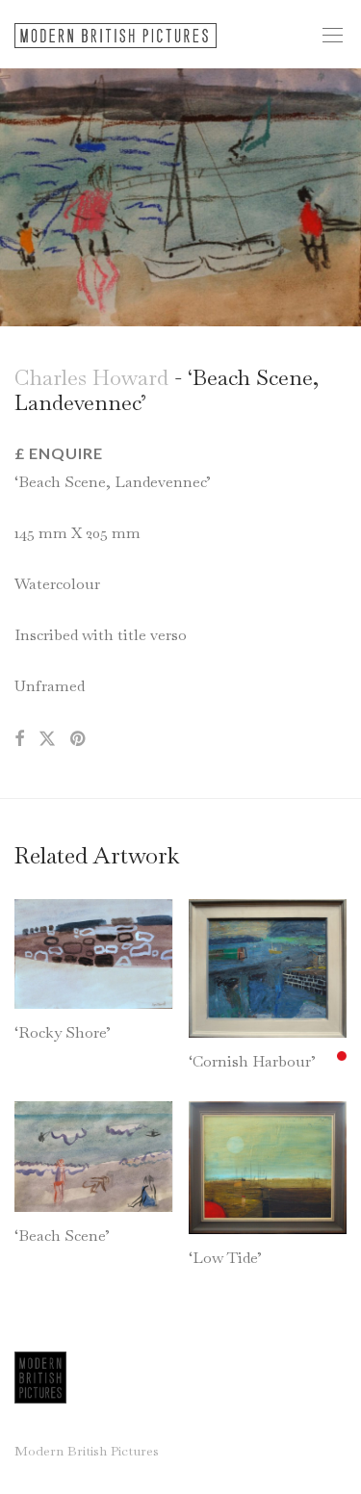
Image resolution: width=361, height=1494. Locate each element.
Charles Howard (91, 377)
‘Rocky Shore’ (62, 1032)
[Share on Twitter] (47, 739)
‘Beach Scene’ (62, 1235)
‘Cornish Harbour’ (252, 1061)
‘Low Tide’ (225, 1258)
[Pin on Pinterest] (79, 739)
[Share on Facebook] (19, 739)
